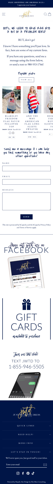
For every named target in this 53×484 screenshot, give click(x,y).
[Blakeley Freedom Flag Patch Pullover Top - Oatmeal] (13, 133)
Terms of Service (26, 227)
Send (26, 217)
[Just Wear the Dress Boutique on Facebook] (22, 473)
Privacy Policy (45, 224)
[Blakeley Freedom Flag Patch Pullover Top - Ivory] (10, 133)
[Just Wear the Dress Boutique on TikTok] (33, 473)
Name (6, 163)
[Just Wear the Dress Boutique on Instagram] (17, 473)
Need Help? (26, 434)
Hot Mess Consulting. (38, 482)
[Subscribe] (45, 464)
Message (8, 190)
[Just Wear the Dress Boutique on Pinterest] (27, 473)
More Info (25, 443)
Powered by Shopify (13, 482)
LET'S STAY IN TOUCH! (26, 452)
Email (6, 176)
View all (26, 80)
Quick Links (26, 425)
